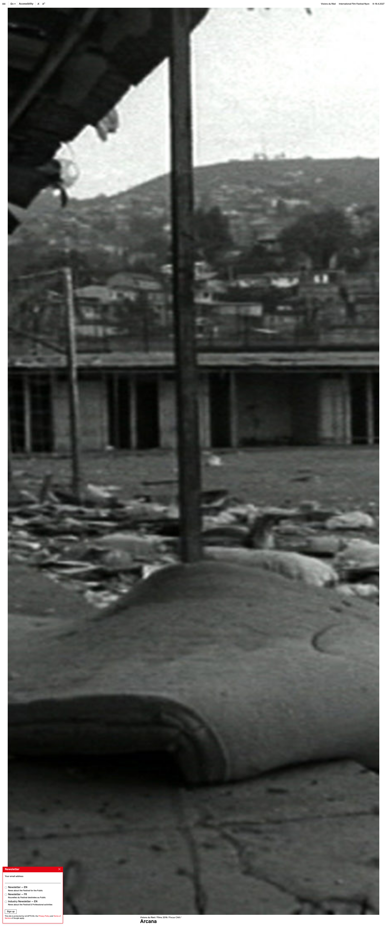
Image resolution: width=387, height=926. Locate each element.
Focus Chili (174, 917)
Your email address (14, 876)
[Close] (59, 869)
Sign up (11, 911)
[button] (101, 461)
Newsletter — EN (25, 889)
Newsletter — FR (27, 896)
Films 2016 (162, 917)
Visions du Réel (147, 917)
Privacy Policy (44, 916)
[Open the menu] (4, 4)
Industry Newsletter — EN (30, 903)
